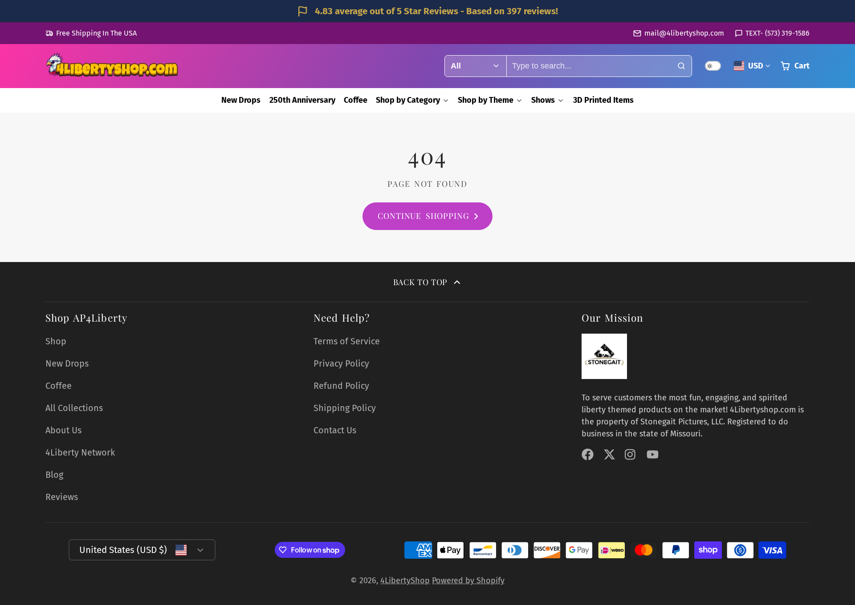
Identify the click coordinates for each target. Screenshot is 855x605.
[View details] (604, 356)
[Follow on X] (609, 454)
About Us (63, 430)
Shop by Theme (485, 100)
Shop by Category (408, 100)
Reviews (61, 497)
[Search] (681, 66)
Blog (54, 474)
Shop (55, 341)
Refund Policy (341, 385)
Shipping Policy (345, 408)
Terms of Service (347, 341)
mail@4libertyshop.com (684, 33)
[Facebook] (588, 454)
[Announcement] (427, 11)
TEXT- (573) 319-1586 (777, 33)
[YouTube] (653, 454)
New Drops (241, 100)
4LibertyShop (405, 580)
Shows (543, 100)
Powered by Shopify (468, 580)
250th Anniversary (302, 100)
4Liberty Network (80, 452)
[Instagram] (631, 454)
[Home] (112, 65)
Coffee (355, 100)
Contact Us (335, 430)
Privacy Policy (341, 363)
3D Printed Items (603, 100)
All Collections (74, 408)
